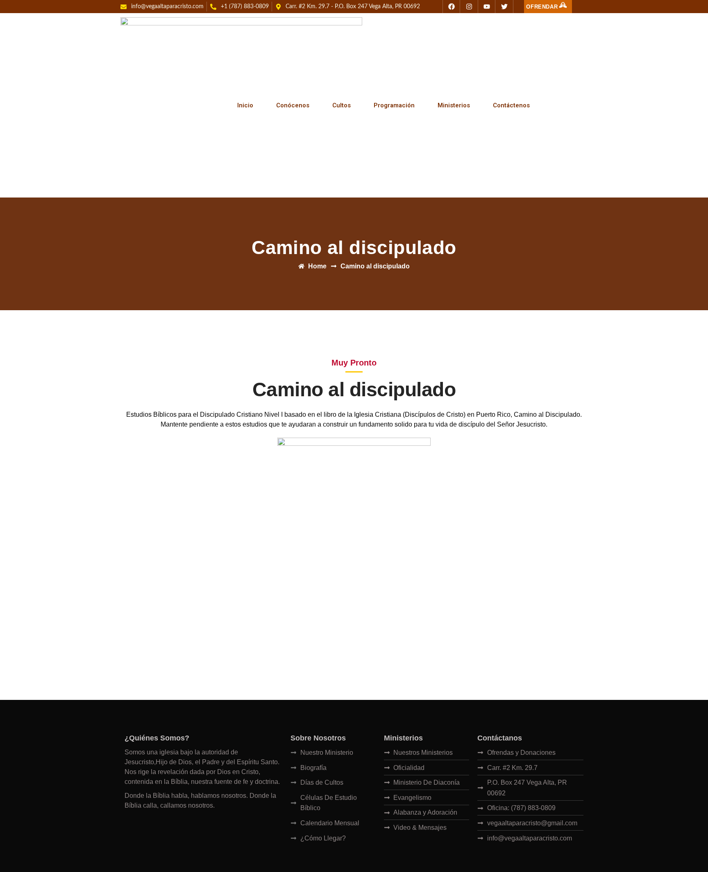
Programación (394, 105)
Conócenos (292, 105)
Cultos (341, 105)
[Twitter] (504, 6)
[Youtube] (486, 6)
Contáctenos (511, 105)
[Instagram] (469, 6)
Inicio (245, 105)
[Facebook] (451, 6)
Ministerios (454, 105)
